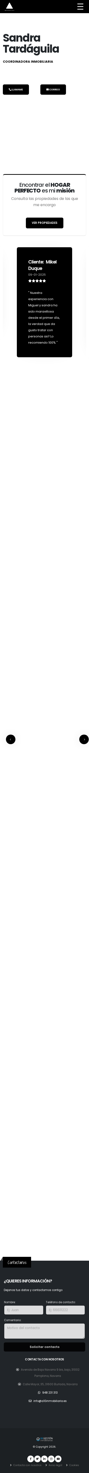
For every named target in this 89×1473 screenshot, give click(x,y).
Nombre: (10, 1302)
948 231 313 (50, 1393)
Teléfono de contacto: (61, 1302)
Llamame (17, 89)
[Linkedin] (44, 1459)
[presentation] (10, 739)
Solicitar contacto (45, 1347)
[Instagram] (51, 1459)
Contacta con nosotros (27, 1465)
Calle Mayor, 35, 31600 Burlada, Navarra (50, 1384)
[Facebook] (30, 1459)
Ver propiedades (44, 223)
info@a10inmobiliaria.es (50, 1401)
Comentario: (12, 1320)
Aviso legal (55, 1465)
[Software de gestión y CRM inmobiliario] (44, 1439)
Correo (54, 89)
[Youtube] (58, 1459)
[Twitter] (37, 1459)
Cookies (74, 1465)
